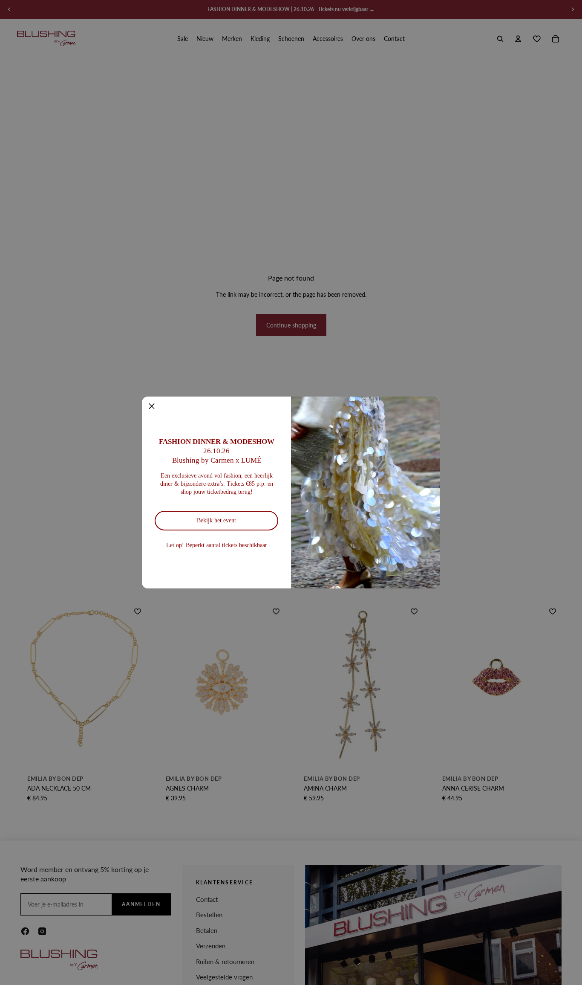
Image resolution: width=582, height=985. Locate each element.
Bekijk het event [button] (216, 520)
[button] (151, 406)
